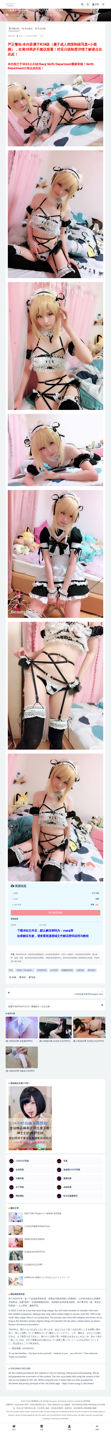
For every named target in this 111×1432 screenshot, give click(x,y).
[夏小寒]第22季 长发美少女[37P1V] (88, 1041)
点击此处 (35, 68)
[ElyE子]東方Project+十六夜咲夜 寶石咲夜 (43, 1214)
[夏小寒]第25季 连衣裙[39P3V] (19, 1041)
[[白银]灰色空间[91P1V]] (16, 1258)
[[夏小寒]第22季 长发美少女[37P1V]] (89, 1027)
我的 (69, 1429)
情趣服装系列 (67, 970)
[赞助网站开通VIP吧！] (55, 1118)
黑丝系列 (91, 970)
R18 (11, 970)
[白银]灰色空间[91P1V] (34, 1252)
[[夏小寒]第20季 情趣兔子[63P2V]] (22, 1059)
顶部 (97, 1429)
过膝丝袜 (80, 970)
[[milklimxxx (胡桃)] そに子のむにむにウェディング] (16, 1281)
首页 (20, 36)
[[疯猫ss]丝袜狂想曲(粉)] (16, 1243)
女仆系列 (54, 970)
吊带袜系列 (42, 970)
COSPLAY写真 (16, 15)
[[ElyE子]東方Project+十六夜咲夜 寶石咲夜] (16, 1217)
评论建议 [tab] (29, 29)
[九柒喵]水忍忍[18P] (33, 1265)
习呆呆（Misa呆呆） (24, 970)
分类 (41, 1429)
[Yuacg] (7, 15)
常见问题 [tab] (42, 29)
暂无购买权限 (55, 913)
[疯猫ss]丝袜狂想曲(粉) (34, 1239)
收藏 (13, 977)
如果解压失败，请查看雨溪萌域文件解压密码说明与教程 (53, 936)
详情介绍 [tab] (15, 29)
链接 (33, 977)
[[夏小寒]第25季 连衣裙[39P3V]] (22, 1027)
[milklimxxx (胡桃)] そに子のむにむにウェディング (47, 1277)
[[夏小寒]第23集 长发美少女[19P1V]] (55, 1027)
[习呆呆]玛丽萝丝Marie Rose (37, 1226)
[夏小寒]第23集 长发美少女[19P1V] (54, 1041)
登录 (97, 4)
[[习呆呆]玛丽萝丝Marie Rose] (16, 1233)
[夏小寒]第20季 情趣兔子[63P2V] (20, 1071)
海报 (23, 977)
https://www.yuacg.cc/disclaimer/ (78, 1383)
